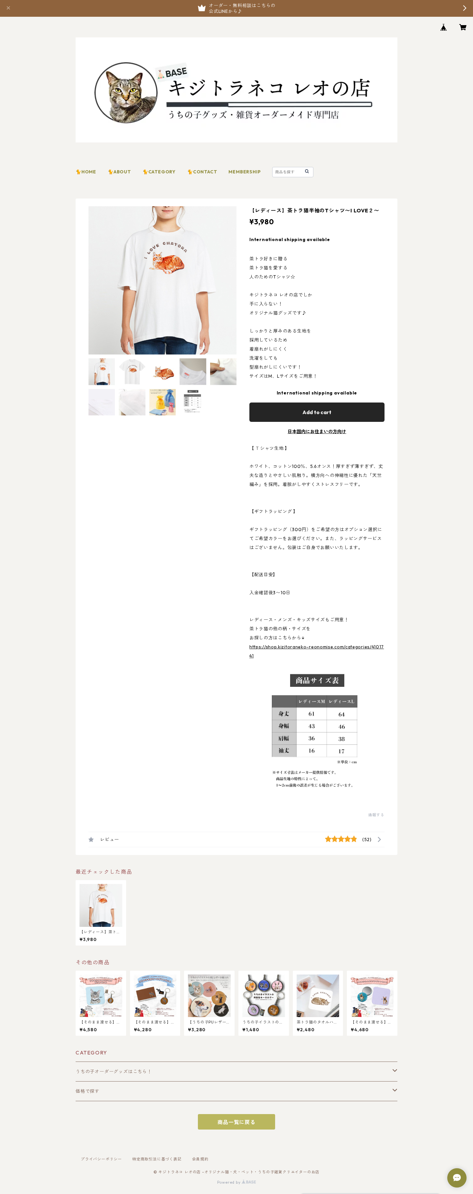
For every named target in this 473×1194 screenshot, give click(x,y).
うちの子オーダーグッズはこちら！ (114, 1071)
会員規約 (200, 1159)
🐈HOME (86, 172)
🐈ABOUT (119, 172)
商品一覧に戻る (236, 1122)
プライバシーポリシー (101, 1159)
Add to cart (316, 412)
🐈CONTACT (202, 172)
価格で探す (87, 1091)
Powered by (229, 1182)
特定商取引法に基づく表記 (157, 1159)
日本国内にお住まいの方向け (317, 431)
